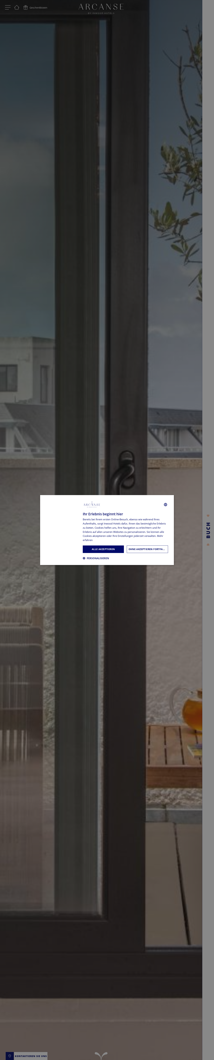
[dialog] (107, 530)
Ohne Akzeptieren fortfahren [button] (148, 549)
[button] (96, 558)
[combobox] (165, 504)
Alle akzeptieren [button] (103, 549)
